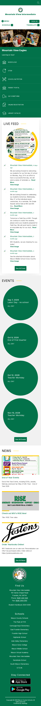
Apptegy (24, 703)
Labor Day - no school (19, 302)
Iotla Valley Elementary (19, 641)
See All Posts (20, 268)
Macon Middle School (19, 649)
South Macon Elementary (19, 664)
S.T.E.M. (20, 668)
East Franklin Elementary (19, 630)
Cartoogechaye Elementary (19, 626)
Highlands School (19, 637)
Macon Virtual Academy (19, 652)
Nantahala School (19, 660)
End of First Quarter (18, 340)
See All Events (20, 439)
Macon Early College (19, 645)
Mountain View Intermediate (19, 656)
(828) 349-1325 (22, 598)
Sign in (34, 21)
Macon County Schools (19, 618)
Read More (18, 206)
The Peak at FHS (19, 622)
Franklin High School (19, 633)
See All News (20, 560)
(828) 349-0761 (21, 601)
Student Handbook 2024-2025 (20, 605)
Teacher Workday (17, 377)
